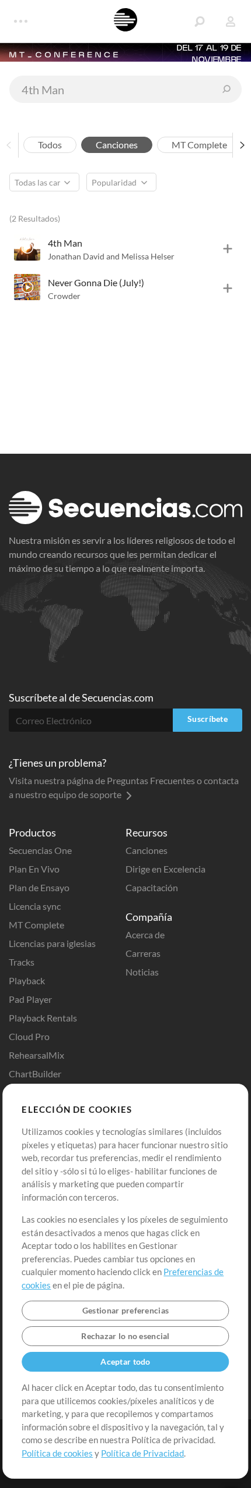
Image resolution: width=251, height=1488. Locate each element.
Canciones (147, 850)
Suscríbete (207, 719)
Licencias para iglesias (52, 943)
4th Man (65, 242)
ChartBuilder (35, 1073)
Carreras (143, 953)
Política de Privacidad (142, 1453)
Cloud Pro (29, 1036)
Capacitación (152, 887)
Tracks (21, 961)
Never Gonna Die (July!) (96, 282)
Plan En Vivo (34, 868)
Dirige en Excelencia (165, 868)
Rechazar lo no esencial (125, 1336)
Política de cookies (57, 1453)
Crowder (64, 296)
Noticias (142, 971)
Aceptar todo (125, 1361)
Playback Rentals (43, 1017)
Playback (27, 980)
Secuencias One (40, 850)
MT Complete (36, 924)
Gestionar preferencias (125, 1310)
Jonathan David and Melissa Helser (111, 256)
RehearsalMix (36, 1054)
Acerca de (145, 934)
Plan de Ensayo (39, 887)
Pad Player (30, 999)
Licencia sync (35, 906)
